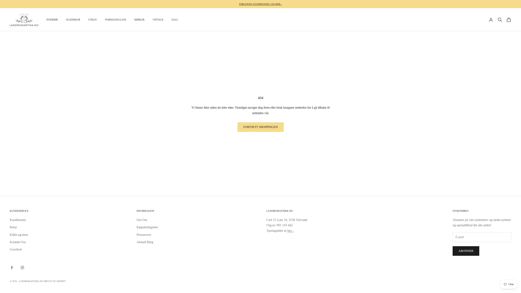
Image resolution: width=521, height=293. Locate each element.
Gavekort (16, 249)
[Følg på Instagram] (22, 268)
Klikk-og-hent (19, 234)
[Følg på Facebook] (12, 268)
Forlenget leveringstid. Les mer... (260, 4)
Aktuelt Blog (145, 242)
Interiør (52, 19)
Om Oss (142, 220)
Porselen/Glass (115, 19)
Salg (175, 19)
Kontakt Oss (18, 242)
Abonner (466, 251)
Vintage (158, 19)
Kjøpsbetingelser (147, 227)
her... (290, 230)
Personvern (144, 234)
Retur (13, 227)
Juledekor (73, 19)
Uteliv (92, 19)
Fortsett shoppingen (260, 127)
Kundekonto (18, 220)
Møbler (139, 19)
